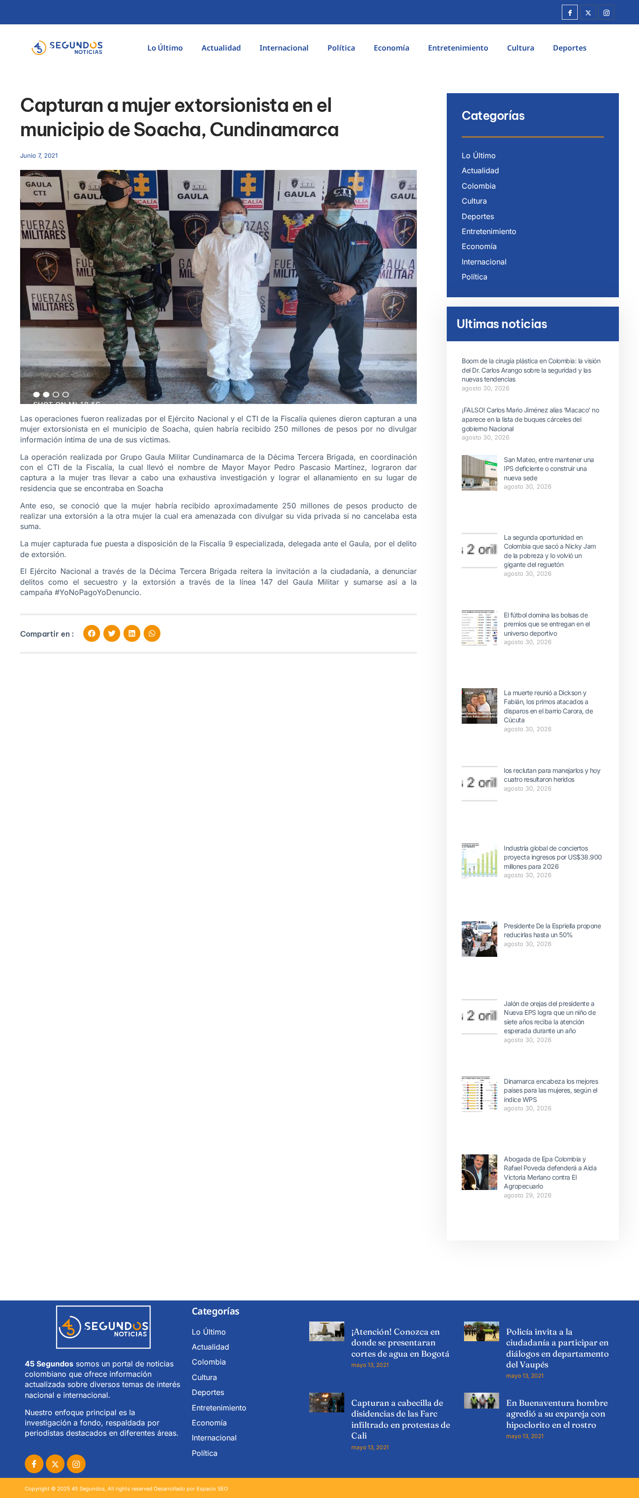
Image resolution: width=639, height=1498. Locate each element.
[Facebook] (570, 12)
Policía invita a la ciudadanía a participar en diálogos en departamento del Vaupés (557, 1348)
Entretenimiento (458, 48)
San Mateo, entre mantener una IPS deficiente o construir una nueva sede (549, 468)
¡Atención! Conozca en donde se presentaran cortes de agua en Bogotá (400, 1342)
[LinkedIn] (76, 1463)
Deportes (570, 48)
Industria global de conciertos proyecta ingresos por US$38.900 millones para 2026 (553, 857)
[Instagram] (606, 12)
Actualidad (221, 48)
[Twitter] (588, 12)
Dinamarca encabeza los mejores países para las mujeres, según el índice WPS (551, 1090)
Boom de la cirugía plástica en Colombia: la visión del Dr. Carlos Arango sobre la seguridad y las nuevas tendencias (531, 370)
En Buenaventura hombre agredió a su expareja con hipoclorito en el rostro (557, 1413)
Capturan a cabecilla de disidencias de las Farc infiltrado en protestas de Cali (400, 1419)
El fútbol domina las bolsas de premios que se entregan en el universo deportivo (547, 624)
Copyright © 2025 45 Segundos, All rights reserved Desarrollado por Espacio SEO (126, 1488)
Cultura (520, 48)
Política (341, 48)
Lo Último (165, 48)
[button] (91, 633)
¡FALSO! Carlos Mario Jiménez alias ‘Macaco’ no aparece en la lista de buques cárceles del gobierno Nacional (530, 419)
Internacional (284, 48)
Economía (391, 48)
